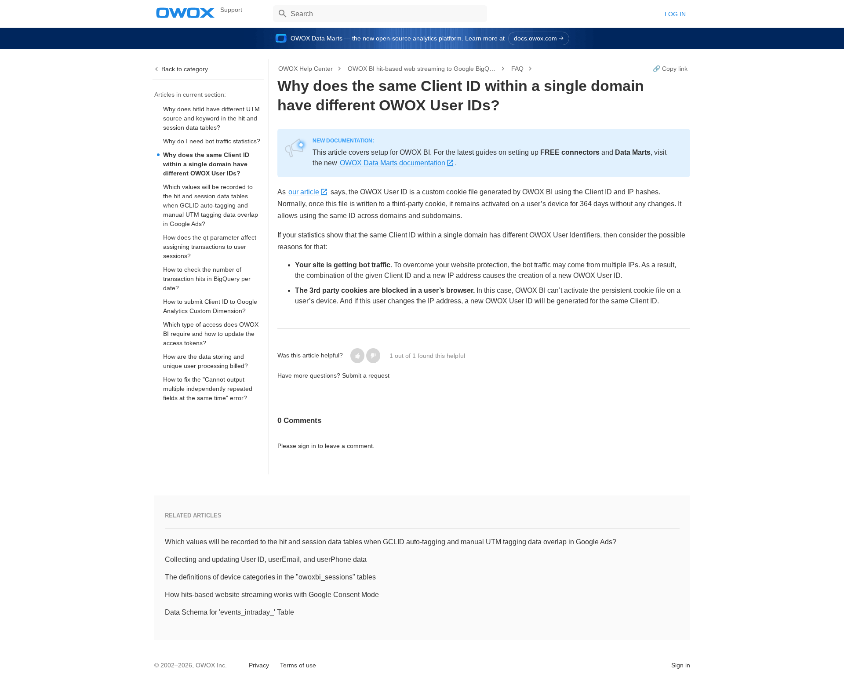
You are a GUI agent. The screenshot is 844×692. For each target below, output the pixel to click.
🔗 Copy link (670, 68)
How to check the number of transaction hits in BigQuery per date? (207, 278)
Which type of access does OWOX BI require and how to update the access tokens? (210, 333)
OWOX (185, 12)
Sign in (680, 665)
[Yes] (357, 355)
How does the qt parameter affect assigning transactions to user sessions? (209, 246)
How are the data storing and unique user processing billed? (205, 361)
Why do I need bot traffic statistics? (211, 141)
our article (303, 192)
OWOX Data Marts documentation (392, 163)
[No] (373, 355)
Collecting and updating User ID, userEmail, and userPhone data (266, 559)
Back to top (177, 664)
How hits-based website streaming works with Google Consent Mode (272, 594)
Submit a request (365, 375)
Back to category (184, 69)
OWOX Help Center (305, 68)
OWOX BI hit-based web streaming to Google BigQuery (423, 68)
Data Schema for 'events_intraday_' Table (229, 612)
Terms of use (298, 665)
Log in (675, 14)
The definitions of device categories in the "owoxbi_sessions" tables (270, 577)
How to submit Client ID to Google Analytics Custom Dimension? (210, 306)
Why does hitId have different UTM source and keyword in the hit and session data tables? (211, 118)
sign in (307, 445)
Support (231, 9)
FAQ (517, 68)
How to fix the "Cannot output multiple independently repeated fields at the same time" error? (207, 388)
